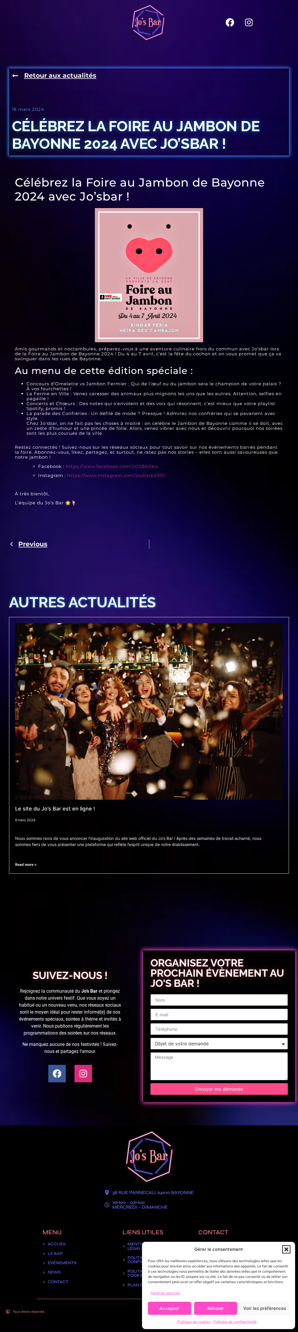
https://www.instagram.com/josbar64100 (116, 475)
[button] (286, 1249)
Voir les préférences (264, 1308)
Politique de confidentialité (235, 1321)
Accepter (169, 1308)
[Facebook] (230, 22)
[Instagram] (249, 22)
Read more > (26, 864)
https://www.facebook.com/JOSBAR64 (112, 466)
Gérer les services (165, 1293)
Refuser (215, 1308)
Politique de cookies (194, 1321)
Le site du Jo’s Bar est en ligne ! (55, 809)
